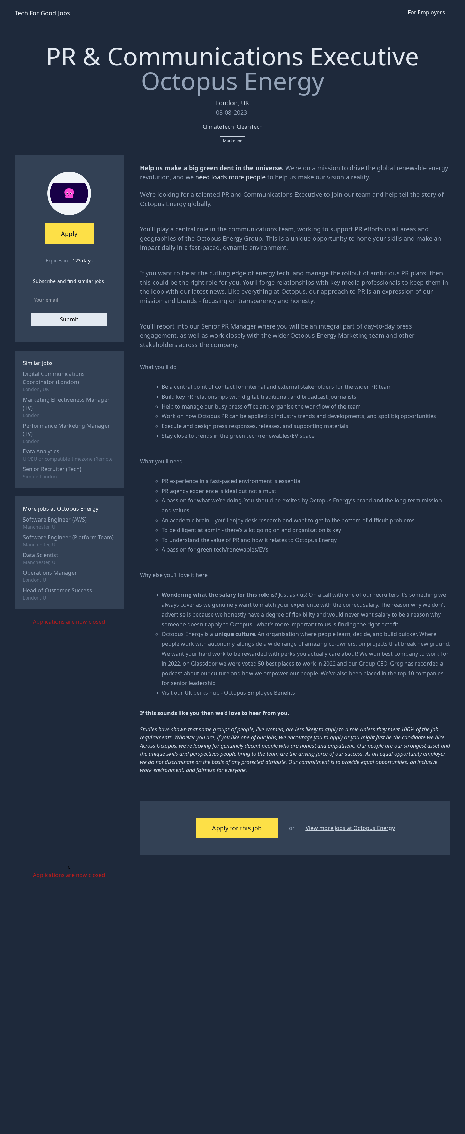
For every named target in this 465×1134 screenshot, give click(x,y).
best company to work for (415, 653)
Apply (69, 233)
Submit (69, 319)
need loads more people (230, 177)
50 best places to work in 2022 (297, 663)
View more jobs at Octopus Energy (350, 828)
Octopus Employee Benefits (259, 693)
